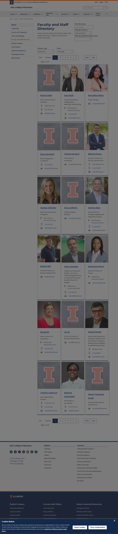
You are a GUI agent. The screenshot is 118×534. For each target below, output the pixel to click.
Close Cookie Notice (97, 527)
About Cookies (79, 527)
